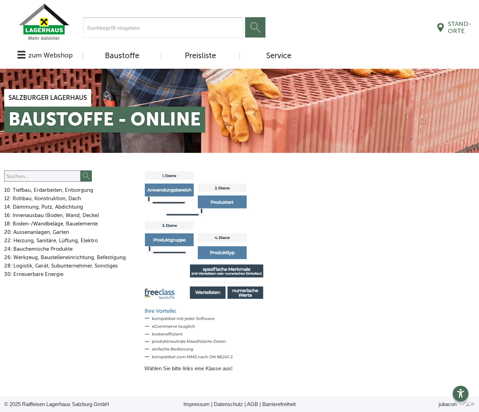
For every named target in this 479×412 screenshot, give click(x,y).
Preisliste (200, 55)
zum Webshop (50, 55)
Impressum (196, 404)
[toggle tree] (65, 191)
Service (278, 55)
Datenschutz (228, 404)
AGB (252, 404)
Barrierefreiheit (279, 404)
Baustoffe (122, 55)
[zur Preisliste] (43, 23)
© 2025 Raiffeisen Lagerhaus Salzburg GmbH (56, 404)
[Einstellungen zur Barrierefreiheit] (460, 393)
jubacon (448, 404)
